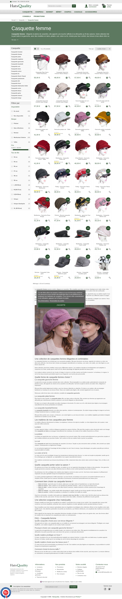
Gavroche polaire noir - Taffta (42, 130)
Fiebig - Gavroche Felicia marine (62, 187)
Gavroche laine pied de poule (102, 101)
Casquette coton (16, 71)
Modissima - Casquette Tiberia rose (102, 216)
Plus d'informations (43, 300)
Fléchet (16, 123)
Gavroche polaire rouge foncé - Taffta (42, 158)
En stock (16, 111)
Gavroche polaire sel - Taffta (62, 129)
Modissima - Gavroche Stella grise (42, 187)
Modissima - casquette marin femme (62, 244)
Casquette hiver (16, 83)
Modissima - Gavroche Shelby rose (102, 244)
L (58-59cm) (17, 185)
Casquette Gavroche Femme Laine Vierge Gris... (82, 73)
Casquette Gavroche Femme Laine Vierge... (42, 101)
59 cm (15, 180)
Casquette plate (16, 56)
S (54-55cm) (17, 194)
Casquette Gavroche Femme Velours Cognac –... (103, 73)
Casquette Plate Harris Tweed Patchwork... (42, 73)
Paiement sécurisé (42, 577)
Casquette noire (16, 88)
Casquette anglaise (17, 59)
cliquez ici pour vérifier (76, 581)
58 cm (15, 175)
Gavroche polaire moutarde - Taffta (102, 130)
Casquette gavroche (17, 61)
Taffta (15, 142)
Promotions (60, 567)
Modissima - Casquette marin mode (82, 244)
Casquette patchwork (17, 78)
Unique (16, 199)
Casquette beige (16, 98)
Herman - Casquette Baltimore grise (62, 273)
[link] (105, 589)
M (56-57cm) (17, 189)
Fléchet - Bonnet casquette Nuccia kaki (62, 216)
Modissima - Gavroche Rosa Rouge (42, 216)
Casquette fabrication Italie (19, 85)
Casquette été (15, 81)
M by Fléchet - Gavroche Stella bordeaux (82, 158)
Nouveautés (60, 569)
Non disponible (18, 116)
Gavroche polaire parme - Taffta (82, 130)
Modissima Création (20, 137)
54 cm (15, 157)
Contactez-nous (81, 575)
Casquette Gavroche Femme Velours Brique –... (62, 73)
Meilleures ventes (62, 571)
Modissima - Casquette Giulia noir (62, 158)
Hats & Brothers (18, 128)
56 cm (15, 166)
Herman (16, 132)
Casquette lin (15, 73)
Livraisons (39, 567)
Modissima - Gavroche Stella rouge (102, 158)
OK (74, 6)
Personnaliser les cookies (57, 300)
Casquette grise (16, 93)
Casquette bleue (16, 90)
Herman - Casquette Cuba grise (42, 273)
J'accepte (61, 305)
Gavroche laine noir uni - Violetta (82, 101)
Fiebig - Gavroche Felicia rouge (82, 187)
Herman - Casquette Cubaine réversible (102, 273)
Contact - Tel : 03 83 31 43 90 (20, 1)
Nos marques (61, 574)
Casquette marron (16, 95)
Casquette (15, 48)
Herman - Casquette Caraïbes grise (82, 273)
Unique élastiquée (19, 203)
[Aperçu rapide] (49, 78)
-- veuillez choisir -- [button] (101, 49)
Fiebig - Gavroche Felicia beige (103, 187)
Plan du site (80, 573)
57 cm (15, 171)
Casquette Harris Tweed (18, 76)
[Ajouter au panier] (46, 78)
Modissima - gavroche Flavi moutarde (82, 216)
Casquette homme (16, 52)
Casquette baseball (17, 64)
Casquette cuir (15, 66)
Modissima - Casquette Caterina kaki (42, 244)
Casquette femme (16, 54)
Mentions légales (82, 567)
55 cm (15, 161)
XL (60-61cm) (18, 208)
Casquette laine (16, 69)
